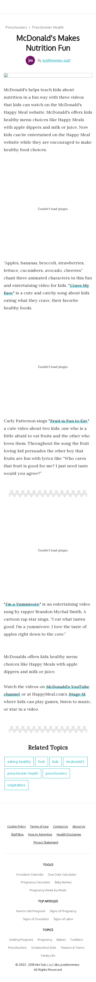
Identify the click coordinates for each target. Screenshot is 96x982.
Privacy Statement (46, 842)
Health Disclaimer (69, 834)
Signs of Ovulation (36, 919)
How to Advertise (40, 834)
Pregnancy (45, 939)
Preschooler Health (48, 27)
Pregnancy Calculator (35, 882)
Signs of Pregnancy (63, 911)
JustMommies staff (56, 60)
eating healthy (19, 762)
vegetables (16, 785)
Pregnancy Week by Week (48, 890)
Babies (61, 939)
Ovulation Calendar (30, 874)
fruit (41, 762)
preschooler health (22, 773)
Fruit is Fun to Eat (68, 421)
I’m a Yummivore (22, 604)
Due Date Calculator (62, 874)
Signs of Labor (63, 919)
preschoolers (56, 773)
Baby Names (63, 882)
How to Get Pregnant (30, 911)
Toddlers (76, 939)
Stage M (77, 694)
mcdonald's (75, 762)
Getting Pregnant (21, 939)
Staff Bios (17, 834)
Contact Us (60, 826)
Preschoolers (16, 27)
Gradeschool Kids (43, 947)
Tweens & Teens (72, 947)
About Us (78, 826)
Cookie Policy (16, 826)
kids (55, 762)
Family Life (48, 955)
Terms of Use (39, 826)
